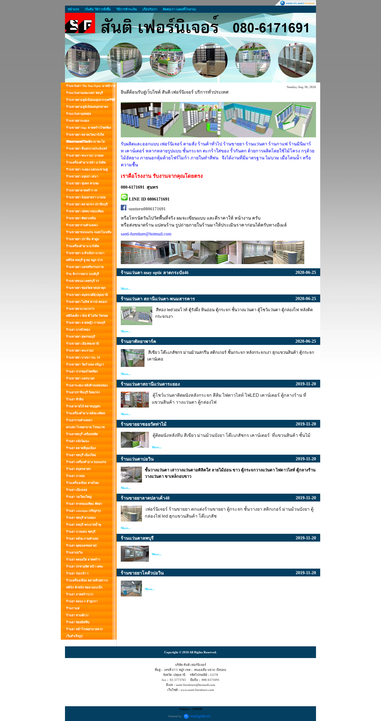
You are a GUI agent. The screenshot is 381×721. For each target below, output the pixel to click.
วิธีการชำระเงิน (126, 9)
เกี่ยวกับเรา (150, 9)
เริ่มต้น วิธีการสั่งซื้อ (98, 9)
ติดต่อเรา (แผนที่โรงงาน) (179, 9)
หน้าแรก (73, 9)
